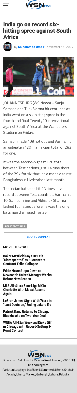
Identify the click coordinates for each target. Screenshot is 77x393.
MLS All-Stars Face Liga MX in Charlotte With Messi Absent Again (24, 290)
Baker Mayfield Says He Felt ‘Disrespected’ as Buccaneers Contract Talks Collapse (24, 260)
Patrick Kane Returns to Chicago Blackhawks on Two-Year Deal (26, 313)
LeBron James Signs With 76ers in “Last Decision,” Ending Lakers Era (27, 303)
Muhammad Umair (31, 46)
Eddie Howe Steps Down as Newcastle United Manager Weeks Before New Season (27, 275)
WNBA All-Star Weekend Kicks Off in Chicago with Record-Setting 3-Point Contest (27, 326)
